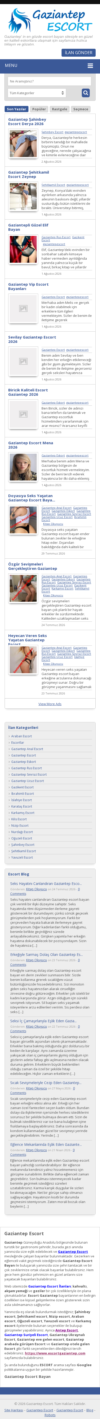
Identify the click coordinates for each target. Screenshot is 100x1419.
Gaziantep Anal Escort (57, 508)
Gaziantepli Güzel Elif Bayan (28, 227)
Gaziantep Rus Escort (56, 237)
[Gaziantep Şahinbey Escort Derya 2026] (23, 157)
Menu (11, 65)
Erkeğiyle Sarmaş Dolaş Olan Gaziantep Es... (46, 954)
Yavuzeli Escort (22, 858)
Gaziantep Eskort (53, 402)
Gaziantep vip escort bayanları (28, 286)
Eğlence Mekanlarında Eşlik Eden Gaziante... (46, 1144)
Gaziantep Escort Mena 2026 (30, 445)
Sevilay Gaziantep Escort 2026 (32, 339)
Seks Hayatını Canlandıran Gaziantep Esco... (46, 883)
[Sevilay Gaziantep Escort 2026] (23, 375)
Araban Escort (21, 736)
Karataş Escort (21, 806)
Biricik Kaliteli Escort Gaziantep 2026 (28, 392)
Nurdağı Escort (22, 832)
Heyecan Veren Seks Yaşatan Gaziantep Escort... (27, 640)
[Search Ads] (86, 93)
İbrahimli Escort (22, 794)
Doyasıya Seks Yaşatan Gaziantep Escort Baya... (31, 497)
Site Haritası (13, 1410)
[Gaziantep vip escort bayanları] (23, 322)
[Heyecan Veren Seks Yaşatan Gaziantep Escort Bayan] (23, 673)
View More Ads (50, 704)
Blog (89, 1410)
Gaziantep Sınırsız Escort (74, 514)
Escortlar (17, 743)
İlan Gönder (78, 52)
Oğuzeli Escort (21, 838)
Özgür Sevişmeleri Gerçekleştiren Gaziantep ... (32, 568)
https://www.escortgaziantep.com (55, 1353)
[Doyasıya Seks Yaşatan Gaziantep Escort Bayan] (23, 533)
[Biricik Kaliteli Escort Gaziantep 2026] (23, 428)
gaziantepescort (76, 132)
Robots (50, 1415)
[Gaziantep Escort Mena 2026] (23, 480)
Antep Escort (66, 1330)
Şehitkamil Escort (53, 185)
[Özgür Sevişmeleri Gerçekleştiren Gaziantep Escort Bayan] (23, 602)
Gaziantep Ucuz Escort (57, 517)
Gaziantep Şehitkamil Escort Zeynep (28, 174)
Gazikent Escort (22, 787)
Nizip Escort (19, 826)
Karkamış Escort (62, 588)
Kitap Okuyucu (53, 524)
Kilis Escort (19, 819)
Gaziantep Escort (53, 297)
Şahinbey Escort (52, 132)
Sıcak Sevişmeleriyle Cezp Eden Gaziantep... (46, 1082)
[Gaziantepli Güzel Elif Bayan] (23, 263)
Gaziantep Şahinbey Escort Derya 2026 (27, 121)
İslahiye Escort (21, 800)
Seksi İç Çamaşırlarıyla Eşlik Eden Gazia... (43, 1020)
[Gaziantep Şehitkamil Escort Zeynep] (23, 210)
